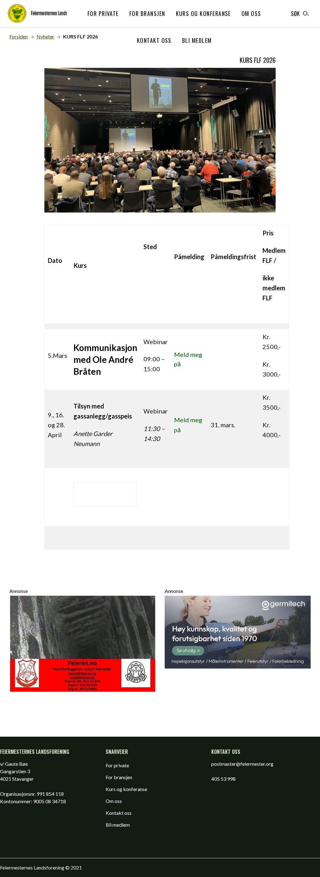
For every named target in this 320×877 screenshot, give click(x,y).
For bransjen (147, 13)
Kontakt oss (154, 40)
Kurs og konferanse (203, 13)
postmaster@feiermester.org (242, 764)
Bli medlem (197, 40)
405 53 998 (223, 779)
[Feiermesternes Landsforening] (37, 13)
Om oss (251, 13)
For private (103, 13)
